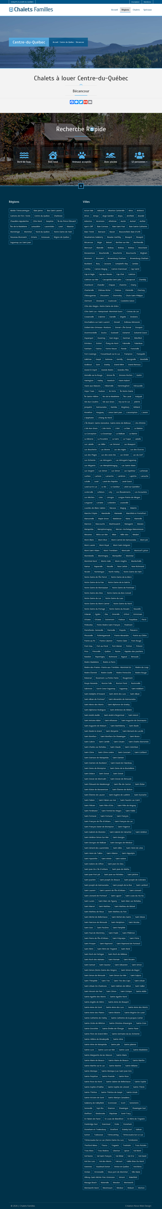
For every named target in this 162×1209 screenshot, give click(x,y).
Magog (123, 508)
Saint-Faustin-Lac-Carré (130, 800)
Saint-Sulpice (135, 975)
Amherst (140, 210)
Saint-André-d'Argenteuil (114, 715)
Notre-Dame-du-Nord (122, 603)
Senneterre (134, 1103)
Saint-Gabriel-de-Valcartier (120, 832)
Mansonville (89, 518)
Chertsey (141, 290)
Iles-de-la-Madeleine (111, 396)
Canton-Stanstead (119, 269)
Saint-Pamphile (119, 927)
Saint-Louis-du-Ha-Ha (134, 895)
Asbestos (88, 221)
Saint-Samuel (89, 965)
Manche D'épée (90, 513)
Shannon (111, 1108)
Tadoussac (98, 1135)
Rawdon (87, 656)
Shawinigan (123, 1108)
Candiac (135, 263)
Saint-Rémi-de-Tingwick (107, 949)
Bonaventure (89, 253)
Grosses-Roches (125, 375)
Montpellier (117, 556)
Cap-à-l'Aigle (89, 274)
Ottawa (87, 619)
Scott (123, 1103)
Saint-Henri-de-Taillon (93, 853)
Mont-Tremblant (111, 550)
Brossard (100, 258)
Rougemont (128, 678)
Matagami (128, 524)
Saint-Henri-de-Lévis (134, 848)
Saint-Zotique (126, 991)
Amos (86, 216)
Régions (125, 9)
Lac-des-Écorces (137, 449)
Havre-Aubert (124, 380)
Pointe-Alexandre (121, 635)
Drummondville (90, 332)
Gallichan (88, 359)
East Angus (114, 338)
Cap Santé (135, 269)
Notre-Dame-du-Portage (94, 609)
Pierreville (111, 630)
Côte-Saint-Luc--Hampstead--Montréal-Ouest (103, 311)
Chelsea (118, 290)
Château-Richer (104, 290)
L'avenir (144, 412)
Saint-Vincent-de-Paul (93, 991)
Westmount (108, 1188)
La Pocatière (102, 439)
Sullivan (139, 1129)
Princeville (96, 651)
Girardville (144, 359)
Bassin (112, 232)
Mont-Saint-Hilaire (91, 550)
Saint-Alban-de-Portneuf (94, 699)
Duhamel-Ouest (140, 332)
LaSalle (87, 481)
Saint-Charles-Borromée (139, 741)
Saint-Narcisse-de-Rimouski (95, 922)
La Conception (90, 433)
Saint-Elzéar (140, 784)
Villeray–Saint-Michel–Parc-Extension (99, 1177)
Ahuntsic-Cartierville (116, 210)
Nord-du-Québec (43, 232)
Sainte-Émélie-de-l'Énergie (113, 1028)
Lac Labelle (89, 444)
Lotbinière (111, 502)
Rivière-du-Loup (141, 667)
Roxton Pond (121, 683)
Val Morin (137, 1150)
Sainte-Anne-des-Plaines (94, 1012)
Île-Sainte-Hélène (91, 396)
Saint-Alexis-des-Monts (94, 704)
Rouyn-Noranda (90, 683)
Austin (123, 221)
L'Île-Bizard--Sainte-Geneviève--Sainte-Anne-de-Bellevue (107, 423)
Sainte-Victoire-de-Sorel (94, 1097)
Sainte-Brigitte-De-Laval (134, 1012)
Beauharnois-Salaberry (93, 237)
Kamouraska (101, 407)
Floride (124, 348)
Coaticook (112, 301)
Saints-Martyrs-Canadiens (118, 1097)
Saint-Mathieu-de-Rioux (94, 911)
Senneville (88, 1108)
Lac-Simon (102, 471)
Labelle (138, 439)
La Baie (127, 428)
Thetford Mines (90, 1145)
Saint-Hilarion (112, 853)
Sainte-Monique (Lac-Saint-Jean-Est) (117, 1071)
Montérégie (15, 232)
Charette (123, 285)
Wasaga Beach (90, 1182)
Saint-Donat (104, 773)
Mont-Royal (104, 545)
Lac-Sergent (89, 471)
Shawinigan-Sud (139, 1108)
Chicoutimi (104, 295)
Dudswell (114, 332)
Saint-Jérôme (132, 874)
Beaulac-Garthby (114, 237)
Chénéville (129, 290)
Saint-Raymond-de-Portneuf (128, 943)
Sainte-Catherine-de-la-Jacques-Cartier (127, 1018)
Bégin (99, 242)
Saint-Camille (104, 741)
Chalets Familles (27, 1205)
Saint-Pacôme (103, 927)
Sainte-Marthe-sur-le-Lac (94, 1065)
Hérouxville (138, 386)
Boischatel (142, 247)
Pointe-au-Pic (89, 641)
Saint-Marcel (89, 906)
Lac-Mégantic (90, 465)
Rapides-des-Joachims (134, 651)
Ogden (97, 614)
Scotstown (112, 1103)
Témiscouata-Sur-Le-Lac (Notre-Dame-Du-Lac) (104, 1140)
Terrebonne (133, 1140)
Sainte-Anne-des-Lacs (115, 1007)
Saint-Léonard (135, 890)
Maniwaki (118, 513)
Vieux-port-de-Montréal (118, 1172)
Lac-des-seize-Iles (108, 455)
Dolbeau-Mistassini (132, 322)
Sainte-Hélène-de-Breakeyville (96, 1039)
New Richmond (137, 566)
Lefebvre (101, 492)
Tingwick (115, 1145)
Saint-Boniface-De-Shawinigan (113, 736)
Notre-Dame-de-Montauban (96, 587)
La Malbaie (120, 433)
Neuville (110, 566)
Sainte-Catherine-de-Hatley (95, 1018)
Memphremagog (104, 529)
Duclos (104, 332)
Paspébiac (133, 619)
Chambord (88, 285)
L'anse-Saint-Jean (115, 412)
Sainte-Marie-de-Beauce (94, 1060)
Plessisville (88, 635)
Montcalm (126, 550)
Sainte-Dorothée (91, 1028)
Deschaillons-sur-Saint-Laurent (97, 322)
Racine (117, 651)
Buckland (88, 263)
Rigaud (124, 656)
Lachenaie (143, 471)
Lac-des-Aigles (120, 449)
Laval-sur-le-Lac (90, 486)
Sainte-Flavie (133, 1028)
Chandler (101, 285)
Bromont (88, 258)
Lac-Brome (105, 449)
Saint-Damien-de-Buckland (95, 763)
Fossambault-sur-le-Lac (110, 354)
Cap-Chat (120, 274)
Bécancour (80, 42)
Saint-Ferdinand (90, 810)
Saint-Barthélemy (117, 726)
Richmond (113, 656)
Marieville (138, 518)
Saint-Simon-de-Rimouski (94, 975)
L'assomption (131, 412)
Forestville (135, 348)
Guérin (139, 375)
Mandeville (105, 513)
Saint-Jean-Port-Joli (92, 874)
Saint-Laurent (90, 890)
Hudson (101, 391)
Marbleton (117, 518)
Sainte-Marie (121, 1055)
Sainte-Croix (141, 1023)
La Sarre (115, 439)
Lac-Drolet (124, 455)
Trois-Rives (89, 1150)
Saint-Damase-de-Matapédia (96, 757)
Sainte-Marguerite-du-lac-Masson (98, 1055)
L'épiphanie (89, 417)
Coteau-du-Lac (133, 311)
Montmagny (103, 556)
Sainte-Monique (90, 1071)
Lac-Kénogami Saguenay (126, 460)
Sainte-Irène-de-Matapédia (95, 1044)
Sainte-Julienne (130, 1044)
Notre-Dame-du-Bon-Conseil (119, 593)
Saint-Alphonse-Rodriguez (95, 710)
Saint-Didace (89, 773)
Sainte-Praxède (108, 1076)
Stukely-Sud (127, 1129)
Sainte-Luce (89, 1050)
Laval (60, 226)
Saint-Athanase (111, 720)
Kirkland (136, 407)
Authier (143, 221)
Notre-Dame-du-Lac (92, 598)
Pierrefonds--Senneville (93, 630)
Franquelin (141, 354)
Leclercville (88, 492)
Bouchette (117, 253)
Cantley (87, 269)
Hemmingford (123, 386)
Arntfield (130, 216)
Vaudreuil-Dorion (103, 1166)
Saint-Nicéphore (118, 922)
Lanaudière (35, 226)
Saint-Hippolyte (128, 853)
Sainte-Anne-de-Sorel (93, 1007)
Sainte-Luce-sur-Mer (106, 1050)
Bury (98, 263)
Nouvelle (137, 609)
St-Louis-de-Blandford (114, 1119)
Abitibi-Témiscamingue (19, 210)
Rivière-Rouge (141, 672)
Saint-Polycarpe (119, 938)
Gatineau (109, 359)
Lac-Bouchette (90, 449)
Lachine (87, 476)
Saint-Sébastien (121, 965)
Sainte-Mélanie (131, 1065)
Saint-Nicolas (134, 922)
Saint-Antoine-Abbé (92, 720)
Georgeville (131, 359)
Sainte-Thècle (139, 1087)
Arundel (141, 216)
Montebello (89, 556)
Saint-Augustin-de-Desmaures (133, 720)
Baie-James (38, 210)
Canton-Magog (101, 269)
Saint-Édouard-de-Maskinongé (97, 784)
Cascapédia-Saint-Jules (112, 279)
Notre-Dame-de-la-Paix (94, 582)
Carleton (131, 274)
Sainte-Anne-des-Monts (138, 1007)
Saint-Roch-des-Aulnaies (94, 959)
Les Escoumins (141, 492)
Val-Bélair (120, 1156)
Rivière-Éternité (90, 672)
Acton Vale (88, 210)
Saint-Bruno (135, 736)
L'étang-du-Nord (105, 417)
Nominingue (99, 571)
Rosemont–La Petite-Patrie (107, 678)
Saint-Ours (88, 927)
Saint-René (125, 949)
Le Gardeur (115, 486)
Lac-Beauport (130, 444)
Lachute (98, 476)
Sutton (87, 1135)
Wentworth (128, 1182)
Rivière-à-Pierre (109, 662)
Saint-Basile (134, 726)
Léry (110, 492)
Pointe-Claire (122, 641)
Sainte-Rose (124, 1076)
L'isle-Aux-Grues (91, 428)
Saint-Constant (124, 752)
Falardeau (138, 343)
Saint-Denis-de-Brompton (95, 768)
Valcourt (119, 1161)
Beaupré (128, 237)
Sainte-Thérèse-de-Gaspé (111, 1092)
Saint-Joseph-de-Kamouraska (96, 885)
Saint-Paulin (113, 933)
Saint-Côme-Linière (106, 752)
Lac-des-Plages (90, 455)
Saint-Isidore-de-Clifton (94, 864)
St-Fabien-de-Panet (92, 1119)
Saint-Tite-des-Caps (122, 980)
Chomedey (117, 295)
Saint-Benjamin (112, 731)
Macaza (112, 508)
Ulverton (116, 1150)
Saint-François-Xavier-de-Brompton (99, 826)
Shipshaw (113, 1113)
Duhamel (126, 332)
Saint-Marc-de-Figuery (107, 901)
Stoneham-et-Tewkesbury (95, 1129)
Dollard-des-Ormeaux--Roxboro (97, 327)
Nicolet (87, 571)
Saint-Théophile (90, 980)
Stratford (114, 1129)
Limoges (110, 497)
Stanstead (106, 1124)
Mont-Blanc (89, 540)
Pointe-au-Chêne (140, 635)
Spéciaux (147, 9)
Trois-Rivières (103, 1150)
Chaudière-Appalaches (19, 221)
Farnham (88, 348)
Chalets (136, 9)
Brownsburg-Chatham (139, 258)
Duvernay (101, 338)
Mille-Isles (124, 534)
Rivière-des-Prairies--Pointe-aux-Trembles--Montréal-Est (107, 667)
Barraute (101, 232)
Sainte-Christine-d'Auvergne (120, 1023)
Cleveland (100, 301)
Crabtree (101, 317)
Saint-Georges (119, 837)
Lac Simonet (115, 444)
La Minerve (88, 439)
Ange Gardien (108, 216)
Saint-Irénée (107, 858)
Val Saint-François (104, 1156)
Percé (144, 619)
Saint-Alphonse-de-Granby (119, 704)
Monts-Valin (106, 561)
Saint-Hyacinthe (90, 858)
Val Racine (88, 1156)
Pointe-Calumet (106, 641)
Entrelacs (88, 343)
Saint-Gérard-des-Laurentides (96, 848)
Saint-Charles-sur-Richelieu (95, 747)
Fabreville (126, 343)
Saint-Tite (106, 980)
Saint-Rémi (88, 949)
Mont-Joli (144, 540)
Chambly (142, 279)
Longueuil (88, 502)
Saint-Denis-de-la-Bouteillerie (122, 768)
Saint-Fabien (89, 800)
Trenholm (127, 1145)
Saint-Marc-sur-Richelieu (131, 901)
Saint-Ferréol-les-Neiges (112, 810)
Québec (108, 651)
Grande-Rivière (107, 370)
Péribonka (88, 625)
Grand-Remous (134, 364)
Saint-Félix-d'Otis (106, 805)
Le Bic (103, 486)
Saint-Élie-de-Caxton (122, 784)
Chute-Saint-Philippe (134, 295)
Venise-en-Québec (121, 1166)
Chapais (112, 285)
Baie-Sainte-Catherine (138, 226)
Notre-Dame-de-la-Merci (121, 577)
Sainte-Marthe (139, 1060)
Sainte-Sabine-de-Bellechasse (118, 1081)
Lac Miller (102, 444)
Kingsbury (125, 407)
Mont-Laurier (89, 545)
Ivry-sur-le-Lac (124, 402)
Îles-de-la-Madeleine (18, 226)
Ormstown (137, 614)
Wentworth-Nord (91, 1188)
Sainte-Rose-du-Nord (93, 1081)
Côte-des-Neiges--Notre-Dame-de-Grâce (101, 306)
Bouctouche (131, 253)
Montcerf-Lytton (141, 550)
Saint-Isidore (121, 858)
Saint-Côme (89, 752)
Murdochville (136, 561)
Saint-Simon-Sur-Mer (117, 975)
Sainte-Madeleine (140, 1050)
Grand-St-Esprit (90, 370)
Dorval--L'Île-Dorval (123, 327)
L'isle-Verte (106, 428)
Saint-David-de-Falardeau (121, 763)
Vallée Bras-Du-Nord (135, 1161)
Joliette (137, 402)
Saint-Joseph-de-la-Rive (122, 885)
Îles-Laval (127, 396)
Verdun (87, 1172)
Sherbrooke (100, 1113)
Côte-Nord (37, 221)
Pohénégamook (103, 635)
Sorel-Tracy (126, 1113)
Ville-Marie (136, 1172)
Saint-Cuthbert (141, 752)
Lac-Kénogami (106, 460)
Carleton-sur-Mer (91, 279)
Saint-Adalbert (137, 688)
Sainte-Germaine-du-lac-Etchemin (126, 1034)
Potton (129, 646)
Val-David (142, 1156)
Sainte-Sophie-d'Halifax (94, 1087)
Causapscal (130, 279)
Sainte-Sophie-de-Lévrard (118, 1087)
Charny (133, 285)
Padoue (121, 619)
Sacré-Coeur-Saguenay (105, 688)
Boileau (111, 247)
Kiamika (114, 407)
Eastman (126, 338)
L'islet (117, 428)
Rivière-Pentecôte (123, 672)
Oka (106, 614)
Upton (126, 1150)
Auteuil (133, 221)
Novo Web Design (142, 1205)
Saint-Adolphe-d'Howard (94, 694)
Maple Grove (103, 518)
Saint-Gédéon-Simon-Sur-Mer (96, 837)
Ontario (34, 237)
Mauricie (70, 226)
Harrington (88, 380)
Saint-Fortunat (90, 816)
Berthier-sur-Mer (122, 242)
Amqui (95, 216)
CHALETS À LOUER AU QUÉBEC (22, 2)
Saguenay (123, 688)
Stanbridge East (91, 1124)
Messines (88, 534)
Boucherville (104, 253)
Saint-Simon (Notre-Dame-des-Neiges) (100, 970)
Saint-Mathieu (104, 906)
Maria (128, 518)
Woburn (130, 1188)
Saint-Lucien (89, 901)
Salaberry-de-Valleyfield (94, 1103)
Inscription (135, 2)
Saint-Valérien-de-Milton (121, 986)
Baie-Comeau (102, 226)
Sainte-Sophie (140, 1081)
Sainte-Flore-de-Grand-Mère (96, 1034)
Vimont (122, 1177)
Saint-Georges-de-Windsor (121, 842)
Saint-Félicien (89, 805)
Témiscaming (113, 1135)
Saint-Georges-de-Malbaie (95, 842)
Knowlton (88, 412)
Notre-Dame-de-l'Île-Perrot (95, 577)
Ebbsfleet (138, 338)
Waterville (105, 1182)
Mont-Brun (102, 540)
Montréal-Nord (90, 561)
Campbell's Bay (121, 263)
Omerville (116, 614)
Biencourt (88, 247)
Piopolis (122, 630)
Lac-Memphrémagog (108, 465)
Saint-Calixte (89, 741)
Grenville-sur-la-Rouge (93, 375)
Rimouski (134, 656)
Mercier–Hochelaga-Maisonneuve (130, 529)
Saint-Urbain (140, 980)
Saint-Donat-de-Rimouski (120, 779)
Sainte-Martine (115, 1065)
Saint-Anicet (133, 715)
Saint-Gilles (117, 848)
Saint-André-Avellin (92, 715)
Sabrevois (88, 688)
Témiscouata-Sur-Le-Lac (133, 1135)
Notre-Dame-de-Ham (63, 232)
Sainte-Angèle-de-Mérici (94, 1002)
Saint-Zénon (111, 991)
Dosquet (139, 327)
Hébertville (109, 386)
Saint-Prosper (90, 943)
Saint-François (122, 816)
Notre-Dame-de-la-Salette (119, 582)
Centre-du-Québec (67, 42)
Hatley (100, 380)
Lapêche (133, 476)
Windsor (120, 1188)
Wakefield (133, 1177)
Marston (87, 524)
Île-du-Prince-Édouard (67, 221)
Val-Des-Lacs (89, 1161)
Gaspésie (50, 221)
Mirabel (136, 534)
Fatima (99, 348)
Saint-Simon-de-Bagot (130, 970)
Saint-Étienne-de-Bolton (122, 789)
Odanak (87, 614)
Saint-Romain (114, 959)
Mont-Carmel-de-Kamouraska (123, 540)
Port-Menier (117, 646)
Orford (126, 614)
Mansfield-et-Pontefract (136, 513)
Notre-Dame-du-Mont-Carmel (96, 603)
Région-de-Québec (61, 237)
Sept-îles (100, 1108)
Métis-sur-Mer (102, 534)
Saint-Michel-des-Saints (121, 917)
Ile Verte (112, 391)
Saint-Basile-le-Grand (93, 731)
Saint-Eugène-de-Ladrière (119, 795)
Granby (107, 364)
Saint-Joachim (90, 880)
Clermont (88, 301)
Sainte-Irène (118, 1039)
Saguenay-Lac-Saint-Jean (20, 242)
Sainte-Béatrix (114, 1012)
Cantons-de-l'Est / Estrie (20, 216)
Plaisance (134, 630)
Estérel (99, 343)
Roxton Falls (107, 683)
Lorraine (99, 502)
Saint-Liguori (116, 895)
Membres (147, 2)
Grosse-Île (111, 375)
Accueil (114, 9)
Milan (114, 534)
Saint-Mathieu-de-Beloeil (124, 906)
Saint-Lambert (142, 885)
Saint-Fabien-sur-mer (107, 800)
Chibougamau (90, 295)
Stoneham (127, 1124)
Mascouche (100, 524)
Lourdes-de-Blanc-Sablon (94, 508)
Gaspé (98, 359)
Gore (98, 364)
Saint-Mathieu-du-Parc (117, 911)
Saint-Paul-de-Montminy (94, 933)
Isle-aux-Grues (108, 402)
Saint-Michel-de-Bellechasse (96, 917)
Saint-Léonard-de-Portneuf (95, 895)
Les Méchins (89, 497)
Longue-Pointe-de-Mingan (129, 497)
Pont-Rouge (136, 641)
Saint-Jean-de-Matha (120, 869)
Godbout (88, 364)
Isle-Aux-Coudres (91, 402)
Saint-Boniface (90, 736)
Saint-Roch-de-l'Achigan (94, 954)
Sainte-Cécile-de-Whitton (94, 1023)
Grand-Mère (119, 364)
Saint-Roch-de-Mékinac (117, 954)
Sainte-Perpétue (91, 1076)
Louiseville (124, 502)
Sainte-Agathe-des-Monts (95, 996)
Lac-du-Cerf (138, 455)
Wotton (141, 1188)
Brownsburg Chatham (117, 258)
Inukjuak (138, 396)
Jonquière (88, 407)
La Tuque (127, 439)
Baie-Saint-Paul (118, 226)
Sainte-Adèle (141, 991)
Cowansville (89, 317)
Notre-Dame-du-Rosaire (119, 609)
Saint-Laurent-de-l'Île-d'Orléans (112, 890)
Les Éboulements (123, 492)
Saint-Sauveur (105, 965)
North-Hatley (113, 571)
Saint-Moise (140, 917)
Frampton (128, 354)
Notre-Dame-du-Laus (114, 598)
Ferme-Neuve (111, 348)
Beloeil (109, 242)
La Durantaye (106, 433)
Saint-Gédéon (141, 832)
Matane (140, 524)
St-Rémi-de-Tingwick (136, 1119)
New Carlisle (122, 566)
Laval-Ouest (127, 481)
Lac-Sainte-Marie (129, 465)
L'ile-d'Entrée (140, 423)
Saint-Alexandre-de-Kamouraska (122, 699)
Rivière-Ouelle (106, 672)
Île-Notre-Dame (126, 391)
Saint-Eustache (140, 795)
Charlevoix (58, 216)
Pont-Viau (88, 646)
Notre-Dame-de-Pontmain (123, 587)
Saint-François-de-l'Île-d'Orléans (97, 821)
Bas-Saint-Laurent (54, 210)
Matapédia (88, 529)
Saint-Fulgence (124, 826)
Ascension (100, 221)
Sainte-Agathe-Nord (118, 996)
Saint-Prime (134, 938)
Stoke (116, 1124)
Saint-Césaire (119, 741)
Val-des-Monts (105, 1161)
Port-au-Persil (102, 646)
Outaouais (45, 237)
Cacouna (107, 263)
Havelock (111, 380)
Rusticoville (135, 683)
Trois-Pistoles (140, 1145)
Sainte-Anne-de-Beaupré (118, 1002)
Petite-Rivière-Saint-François (108, 625)
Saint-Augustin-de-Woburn (95, 726)
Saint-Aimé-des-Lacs (117, 694)
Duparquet (88, 338)
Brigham (143, 253)
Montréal (28, 232)
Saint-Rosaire (129, 959)
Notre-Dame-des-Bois (93, 593)
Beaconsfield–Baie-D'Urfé (129, 232)
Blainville (100, 247)
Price (86, 651)
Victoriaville (99, 1172)
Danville (112, 317)
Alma (131, 210)
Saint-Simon (137, 965)
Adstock (100, 210)
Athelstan (113, 221)
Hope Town (89, 391)
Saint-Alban (135, 694)
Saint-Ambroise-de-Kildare (121, 710)
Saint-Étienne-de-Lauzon (94, 795)
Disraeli (117, 322)
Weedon (116, 1182)
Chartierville (89, 290)
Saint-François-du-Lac (124, 821)
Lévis (101, 497)
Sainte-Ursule (131, 1092)
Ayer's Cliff (88, 226)
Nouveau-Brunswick (18, 237)
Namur (87, 566)
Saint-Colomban (131, 747)
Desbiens (134, 317)
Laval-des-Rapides (110, 481)
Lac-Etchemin (90, 460)
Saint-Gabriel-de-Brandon (95, 832)
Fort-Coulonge (90, 354)
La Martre (133, 433)
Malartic (133, 508)
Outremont (109, 619)
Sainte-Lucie (124, 1050)
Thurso (104, 1145)
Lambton (121, 476)
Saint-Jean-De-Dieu (116, 864)
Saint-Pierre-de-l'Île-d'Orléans (96, 938)
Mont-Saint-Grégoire (121, 545)
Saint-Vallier (140, 986)
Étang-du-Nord (112, 343)
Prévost (139, 646)
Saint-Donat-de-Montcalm (95, 779)
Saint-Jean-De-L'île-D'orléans (96, 869)
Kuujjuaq (100, 412)
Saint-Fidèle (130, 810)
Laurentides (49, 226)
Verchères (137, 1166)
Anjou (120, 216)
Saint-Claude (115, 747)
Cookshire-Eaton (127, 301)
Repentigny (100, 656)
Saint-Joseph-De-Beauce (110, 880)
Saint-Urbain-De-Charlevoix (95, 986)
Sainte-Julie (115, 1044)
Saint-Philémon (128, 933)
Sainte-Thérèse (90, 1092)
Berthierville (138, 242)
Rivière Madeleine (91, 662)
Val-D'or (131, 1156)
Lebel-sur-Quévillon (132, 486)
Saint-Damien (118, 757)
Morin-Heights (121, 561)
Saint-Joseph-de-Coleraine (135, 880)
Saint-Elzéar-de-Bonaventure (96, 789)
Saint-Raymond (106, 943)
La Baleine (138, 428)
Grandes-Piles (123, 370)
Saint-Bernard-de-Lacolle (133, 731)
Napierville (98, 566)
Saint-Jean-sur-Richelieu (113, 874)
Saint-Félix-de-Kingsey (126, 805)
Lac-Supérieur (129, 471)
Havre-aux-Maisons (92, 386)
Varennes (88, 1166)
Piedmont (128, 625)
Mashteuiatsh (114, 524)
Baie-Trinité (89, 232)
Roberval (88, 678)
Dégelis (123, 317)
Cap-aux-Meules (105, 274)
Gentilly (120, 359)
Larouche (144, 476)
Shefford (88, 1113)
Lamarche (109, 476)
